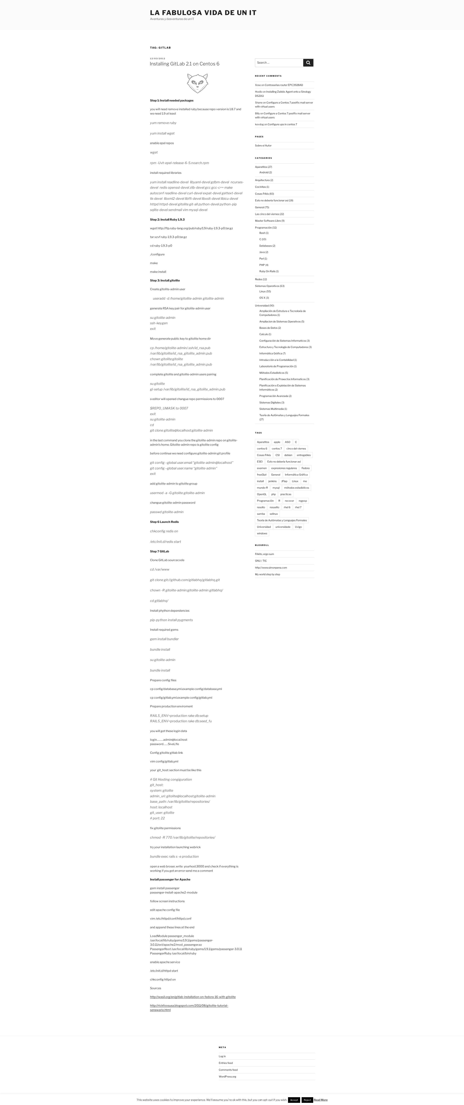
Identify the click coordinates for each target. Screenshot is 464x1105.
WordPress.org (227, 1076)
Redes (258, 279)
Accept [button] (294, 1099)
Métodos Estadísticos (271, 372)
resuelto (274, 507)
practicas (285, 494)
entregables (304, 455)
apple (277, 441)
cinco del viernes (296, 448)
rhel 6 (287, 507)
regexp (303, 500)
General (259, 207)
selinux (274, 513)
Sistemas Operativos (267, 285)
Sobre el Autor (263, 145)
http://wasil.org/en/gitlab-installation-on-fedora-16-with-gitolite (193, 997)
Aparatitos (261, 166)
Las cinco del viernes (267, 213)
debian (288, 455)
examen (262, 468)
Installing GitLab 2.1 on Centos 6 (184, 64)
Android (263, 172)
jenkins (272, 481)
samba (261, 513)
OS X (262, 297)
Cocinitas (260, 186)
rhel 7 (298, 507)
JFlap (284, 481)
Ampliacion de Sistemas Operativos (280, 321)
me (305, 481)
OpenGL (262, 494)
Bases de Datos (268, 327)
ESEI (260, 461)
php (273, 494)
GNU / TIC (261, 560)
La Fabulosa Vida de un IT (203, 13)
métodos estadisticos (296, 487)
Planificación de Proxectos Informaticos (282, 379)
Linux (262, 291)
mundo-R (262, 487)
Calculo (263, 334)
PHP (262, 264)
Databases (265, 245)
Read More (321, 1100)
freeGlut (261, 474)
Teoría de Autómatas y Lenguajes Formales (284, 415)
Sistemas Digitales (270, 402)
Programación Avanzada (273, 395)
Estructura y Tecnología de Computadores (283, 347)
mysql (276, 487)
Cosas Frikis (262, 193)
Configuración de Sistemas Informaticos (282, 340)
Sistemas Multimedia (271, 408)
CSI (278, 455)
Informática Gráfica (270, 353)
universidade (283, 526)
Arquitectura (262, 180)
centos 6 (262, 448)
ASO (287, 441)
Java (262, 252)
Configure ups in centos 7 (282, 124)
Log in (222, 1056)
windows (262, 533)
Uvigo (298, 526)
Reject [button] (307, 1099)
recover (289, 500)
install (260, 481)
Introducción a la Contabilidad (276, 359)
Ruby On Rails (267, 271)
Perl (261, 258)
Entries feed (226, 1062)
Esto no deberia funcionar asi (271, 200)
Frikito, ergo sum (264, 553)
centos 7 (277, 448)
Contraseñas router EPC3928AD (284, 84)
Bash (262, 232)
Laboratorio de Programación (276, 366)
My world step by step (267, 574)
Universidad (262, 305)
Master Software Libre (268, 220)
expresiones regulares (284, 468)
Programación (263, 227)
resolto (261, 507)
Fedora (306, 468)
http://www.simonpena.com (271, 567)
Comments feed (228, 1069)
